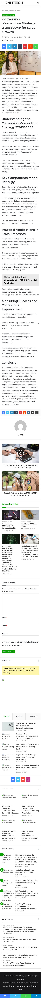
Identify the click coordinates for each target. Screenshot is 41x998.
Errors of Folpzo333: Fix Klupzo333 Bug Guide (29, 524)
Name (4, 617)
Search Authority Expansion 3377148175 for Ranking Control (27, 746)
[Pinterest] (20, 412)
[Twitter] (7, 412)
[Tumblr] (16, 412)
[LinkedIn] (12, 412)
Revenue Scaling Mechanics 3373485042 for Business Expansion (27, 767)
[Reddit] (24, 412)
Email (4, 626)
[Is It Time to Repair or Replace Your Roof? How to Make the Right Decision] (8, 895)
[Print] (36, 412)
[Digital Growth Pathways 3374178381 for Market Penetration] (8, 758)
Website (4, 634)
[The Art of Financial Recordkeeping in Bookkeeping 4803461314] (8, 907)
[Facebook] (3, 412)
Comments (33, 716)
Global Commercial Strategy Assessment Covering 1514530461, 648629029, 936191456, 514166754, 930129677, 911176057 (30, 551)
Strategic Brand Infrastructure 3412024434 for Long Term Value (27, 736)
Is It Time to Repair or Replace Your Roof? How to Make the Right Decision (26, 893)
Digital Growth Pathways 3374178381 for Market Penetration (26, 757)
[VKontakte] (28, 412)
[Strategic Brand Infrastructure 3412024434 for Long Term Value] (8, 737)
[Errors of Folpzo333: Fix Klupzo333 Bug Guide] (30, 515)
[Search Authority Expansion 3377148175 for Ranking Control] (8, 747)
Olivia (7, 37)
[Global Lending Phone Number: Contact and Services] (8, 873)
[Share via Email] (32, 412)
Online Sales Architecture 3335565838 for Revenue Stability (9, 525)
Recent (6, 716)
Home (6, 11)
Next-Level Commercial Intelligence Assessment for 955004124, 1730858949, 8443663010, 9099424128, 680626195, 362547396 (26, 859)
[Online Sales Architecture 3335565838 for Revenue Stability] (11, 515)
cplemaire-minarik (15, 11)
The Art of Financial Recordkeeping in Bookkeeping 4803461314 (26, 906)
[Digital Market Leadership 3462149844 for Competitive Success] (8, 726)
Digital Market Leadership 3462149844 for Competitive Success (26, 725)
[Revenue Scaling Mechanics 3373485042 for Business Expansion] (8, 768)
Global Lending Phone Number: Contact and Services (24, 872)
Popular (19, 716)
